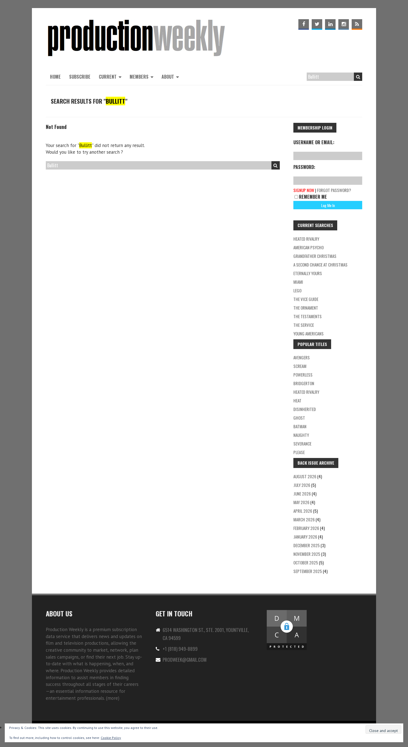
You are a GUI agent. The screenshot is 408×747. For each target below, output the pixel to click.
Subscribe (79, 76)
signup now (303, 190)
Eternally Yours (307, 273)
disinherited (304, 409)
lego (297, 290)
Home (55, 76)
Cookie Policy (111, 738)
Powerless (303, 375)
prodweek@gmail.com (184, 659)
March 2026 (304, 519)
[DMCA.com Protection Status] (287, 612)
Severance (302, 443)
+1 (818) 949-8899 (180, 648)
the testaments (307, 316)
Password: (304, 167)
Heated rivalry (306, 239)
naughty (301, 435)
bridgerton (303, 383)
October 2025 (305, 562)
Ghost (299, 418)
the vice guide (305, 299)
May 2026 (301, 502)
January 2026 (305, 537)
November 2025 (306, 554)
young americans (308, 333)
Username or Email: (313, 142)
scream (299, 366)
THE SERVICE (303, 325)
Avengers (301, 357)
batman (299, 426)
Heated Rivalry (306, 392)
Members (139, 76)
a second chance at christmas (320, 265)
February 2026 (306, 528)
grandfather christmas (314, 256)
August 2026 (304, 476)
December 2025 (306, 545)
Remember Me (313, 196)
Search (358, 77)
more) (113, 698)
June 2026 (302, 493)
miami (298, 282)
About (168, 76)
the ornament (305, 308)
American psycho (308, 247)
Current (108, 76)
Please (299, 452)
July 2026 (301, 485)
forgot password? (334, 190)
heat (297, 400)
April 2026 (302, 511)
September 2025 (307, 571)
